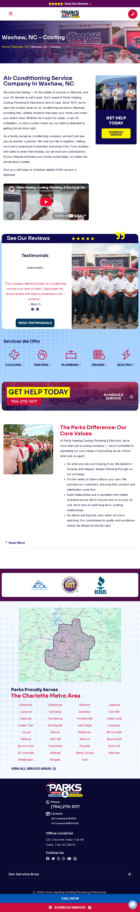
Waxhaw (114, 752)
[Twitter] (54, 859)
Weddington (25, 759)
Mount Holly (26, 746)
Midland (26, 739)
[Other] (59, 859)
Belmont (84, 705)
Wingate (55, 759)
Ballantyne (55, 705)
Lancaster (114, 725)
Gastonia (25, 718)
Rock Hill (114, 746)
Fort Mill (114, 711)
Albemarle (25, 705)
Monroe (85, 739)
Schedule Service (69, 907)
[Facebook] (48, 859)
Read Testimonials (35, 323)
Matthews (84, 732)
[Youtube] (69, 859)
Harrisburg (55, 718)
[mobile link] (132, 15)
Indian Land (114, 718)
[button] (70, 543)
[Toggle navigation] (12, 14)
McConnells (114, 732)
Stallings (55, 752)
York (85, 759)
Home (6, 46)
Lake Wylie (85, 725)
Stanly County (84, 752)
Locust (26, 732)
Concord (25, 711)
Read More (17, 543)
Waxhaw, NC (20, 46)
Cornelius (55, 711)
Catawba (114, 705)
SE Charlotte (26, 752)
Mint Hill (55, 739)
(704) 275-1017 (65, 806)
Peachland (55, 746)
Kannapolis (55, 725)
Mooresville (114, 739)
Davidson (85, 711)
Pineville (84, 746)
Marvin (55, 732)
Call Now (70, 898)
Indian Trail (26, 725)
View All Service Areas (31, 769)
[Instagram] (64, 859)
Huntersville (85, 718)
